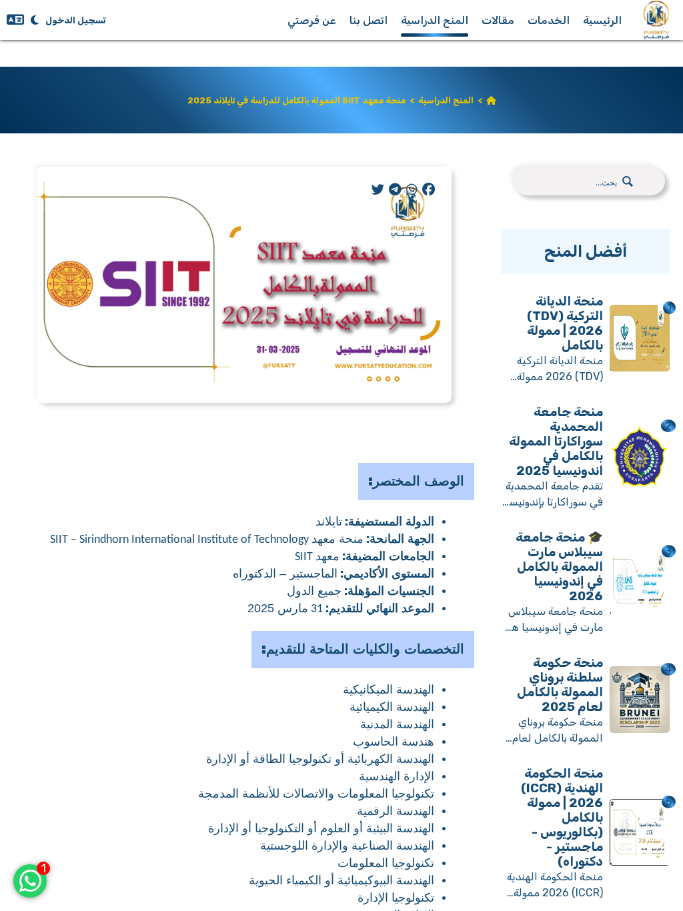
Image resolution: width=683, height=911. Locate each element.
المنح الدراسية (434, 20)
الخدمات (549, 20)
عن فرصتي (311, 20)
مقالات (498, 20)
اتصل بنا (369, 20)
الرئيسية (602, 20)
